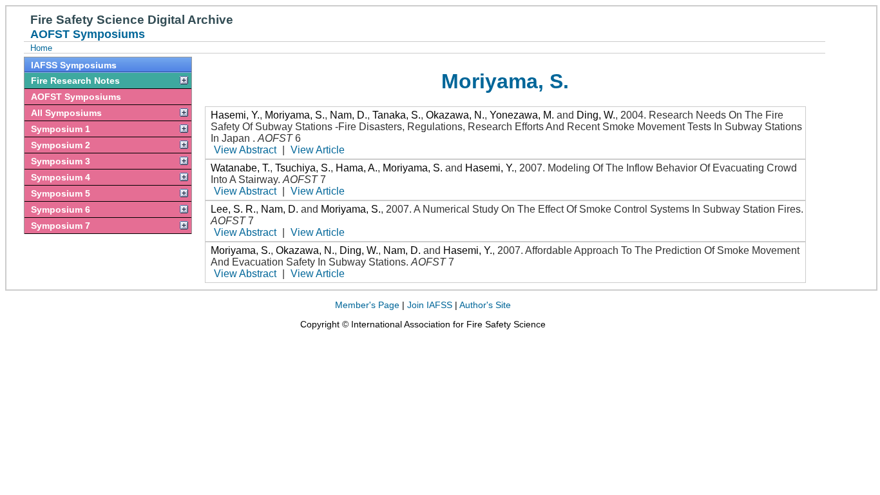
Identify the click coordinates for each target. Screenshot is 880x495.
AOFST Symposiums (76, 97)
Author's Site (485, 305)
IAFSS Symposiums (74, 65)
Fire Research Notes (75, 80)
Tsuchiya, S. (302, 167)
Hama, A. (357, 167)
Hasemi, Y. (235, 115)
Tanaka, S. (396, 115)
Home (41, 48)
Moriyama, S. (295, 115)
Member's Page (367, 305)
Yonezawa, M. (522, 115)
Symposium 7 (60, 225)
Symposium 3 (60, 161)
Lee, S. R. (233, 209)
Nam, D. (348, 115)
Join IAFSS (429, 305)
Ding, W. (596, 115)
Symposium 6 (60, 209)
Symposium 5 (60, 193)
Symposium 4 (60, 177)
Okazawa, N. (455, 115)
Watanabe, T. (240, 167)
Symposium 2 (60, 145)
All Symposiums (66, 113)
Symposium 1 (60, 129)
